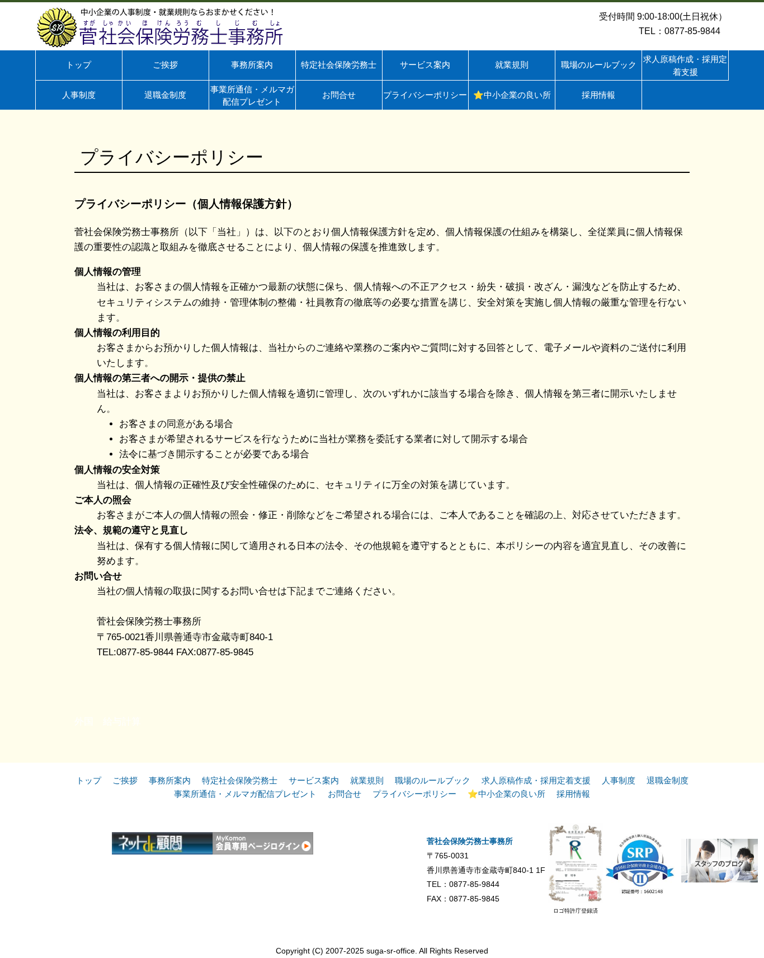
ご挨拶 (125, 780)
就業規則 (367, 780)
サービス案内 (314, 780)
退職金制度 (667, 780)
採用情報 (573, 794)
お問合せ (344, 794)
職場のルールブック (432, 780)
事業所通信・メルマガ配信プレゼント (245, 794)
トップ (88, 780)
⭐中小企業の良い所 (506, 794)
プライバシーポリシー (414, 794)
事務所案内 (170, 780)
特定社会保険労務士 (239, 780)
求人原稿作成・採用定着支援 (536, 780)
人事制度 (618, 780)
